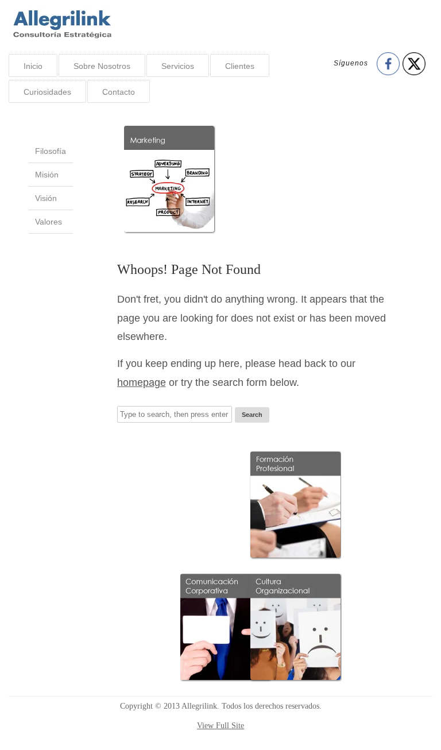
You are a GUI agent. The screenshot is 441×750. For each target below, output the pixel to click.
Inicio (33, 66)
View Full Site (220, 725)
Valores (48, 221)
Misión (47, 174)
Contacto (118, 91)
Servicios (177, 66)
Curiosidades (47, 91)
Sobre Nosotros (102, 66)
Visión (46, 198)
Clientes (239, 66)
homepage (141, 382)
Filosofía (50, 151)
